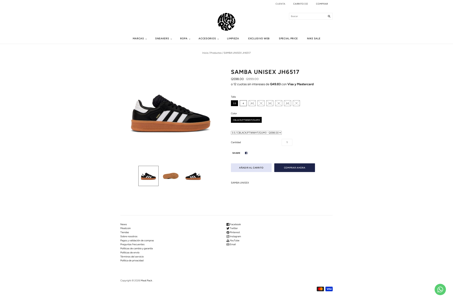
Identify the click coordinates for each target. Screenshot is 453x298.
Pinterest (234, 232)
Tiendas (124, 232)
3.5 (234, 103)
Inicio (205, 52)
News (123, 224)
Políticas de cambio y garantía (136, 248)
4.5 (252, 103)
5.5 (269, 103)
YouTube (234, 240)
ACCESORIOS (207, 38)
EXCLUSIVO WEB (259, 38)
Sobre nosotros (128, 236)
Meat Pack (146, 280)
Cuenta (280, 3)
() (300, 3)
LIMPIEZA (233, 38)
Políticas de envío (129, 252)
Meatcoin (125, 228)
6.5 (287, 103)
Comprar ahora (294, 167)
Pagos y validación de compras (137, 240)
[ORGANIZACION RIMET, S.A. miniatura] (148, 176)
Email (232, 244)
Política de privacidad (132, 260)
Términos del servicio (132, 256)
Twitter (233, 228)
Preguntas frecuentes (132, 244)
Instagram (235, 236)
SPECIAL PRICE (288, 38)
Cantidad (236, 142)
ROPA (183, 38)
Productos (216, 52)
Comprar (322, 3)
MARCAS (138, 38)
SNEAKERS (162, 38)
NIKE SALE (313, 38)
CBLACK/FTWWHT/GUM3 (246, 120)
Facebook (235, 224)
